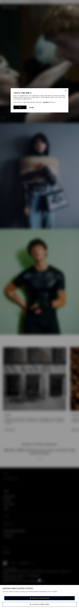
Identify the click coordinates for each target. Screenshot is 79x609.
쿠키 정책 (45, 102)
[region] (39, 100)
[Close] (39, 580)
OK (20, 107)
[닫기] (66, 90)
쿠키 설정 (31, 107)
